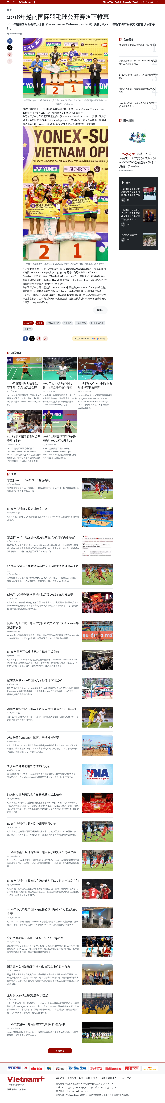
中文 (143, 2)
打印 (10, 54)
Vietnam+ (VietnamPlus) (27, 2)
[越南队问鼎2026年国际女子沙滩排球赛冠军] (97, 688)
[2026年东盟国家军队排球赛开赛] (97, 517)
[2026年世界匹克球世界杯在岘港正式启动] (97, 660)
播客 (128, 182)
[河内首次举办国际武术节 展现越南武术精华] (97, 803)
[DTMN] (113, 1068)
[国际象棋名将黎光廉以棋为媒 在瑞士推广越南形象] (97, 974)
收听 (128, 200)
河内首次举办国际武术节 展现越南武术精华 (34, 794)
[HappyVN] (149, 1068)
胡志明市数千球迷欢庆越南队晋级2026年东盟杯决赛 (40, 594)
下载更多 (60, 1050)
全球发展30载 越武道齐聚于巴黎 (27, 995)
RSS (81, 1078)
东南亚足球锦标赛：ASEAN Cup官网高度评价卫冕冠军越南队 (138, 62)
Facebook (10, 41)
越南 (29, 329)
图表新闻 (128, 120)
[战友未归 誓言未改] (149, 239)
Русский (149, 2)
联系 (129, 1078)
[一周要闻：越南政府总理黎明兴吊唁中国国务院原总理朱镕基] (149, 193)
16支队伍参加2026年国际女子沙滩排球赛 (33, 737)
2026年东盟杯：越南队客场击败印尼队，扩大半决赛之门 (43, 880)
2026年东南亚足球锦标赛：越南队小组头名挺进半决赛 (41, 852)
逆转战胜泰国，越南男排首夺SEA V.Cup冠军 (35, 938)
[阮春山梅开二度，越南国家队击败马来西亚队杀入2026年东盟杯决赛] (97, 631)
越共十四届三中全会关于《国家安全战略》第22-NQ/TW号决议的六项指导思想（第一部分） (138, 160)
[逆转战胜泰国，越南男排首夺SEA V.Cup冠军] (97, 946)
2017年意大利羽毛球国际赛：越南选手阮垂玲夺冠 (58, 385)
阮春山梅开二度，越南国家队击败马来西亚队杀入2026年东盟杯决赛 (43, 625)
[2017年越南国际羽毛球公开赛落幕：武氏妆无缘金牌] (24, 368)
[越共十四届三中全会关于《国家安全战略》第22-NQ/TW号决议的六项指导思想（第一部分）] (138, 137)
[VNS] (77, 1068)
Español (136, 2)
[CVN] (96, 1068)
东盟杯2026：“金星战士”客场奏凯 (28, 480)
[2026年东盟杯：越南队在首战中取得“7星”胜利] (97, 1032)
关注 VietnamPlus (83, 338)
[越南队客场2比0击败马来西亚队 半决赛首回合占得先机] (97, 717)
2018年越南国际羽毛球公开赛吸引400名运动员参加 (59, 438)
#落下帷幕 (81, 323)
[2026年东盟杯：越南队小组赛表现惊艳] (97, 831)
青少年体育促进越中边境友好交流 (28, 766)
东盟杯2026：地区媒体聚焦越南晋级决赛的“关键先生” (41, 537)
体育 (9, 10)
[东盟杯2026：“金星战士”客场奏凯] (97, 488)
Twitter (10, 47)
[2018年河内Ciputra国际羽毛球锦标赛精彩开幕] (95, 368)
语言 (95, 1078)
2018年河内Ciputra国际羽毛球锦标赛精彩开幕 (95, 385)
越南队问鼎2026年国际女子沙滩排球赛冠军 (34, 680)
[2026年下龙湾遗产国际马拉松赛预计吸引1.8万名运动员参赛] (97, 917)
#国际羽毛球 (53, 323)
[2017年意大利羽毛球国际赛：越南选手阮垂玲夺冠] (60, 368)
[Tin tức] (37, 1068)
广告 (122, 1078)
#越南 (40, 323)
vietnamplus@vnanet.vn (77, 1091)
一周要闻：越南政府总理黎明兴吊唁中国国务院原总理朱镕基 (130, 192)
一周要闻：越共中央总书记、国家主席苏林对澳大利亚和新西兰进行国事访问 (130, 215)
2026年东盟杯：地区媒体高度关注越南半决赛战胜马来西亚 (43, 568)
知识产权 (60, 1078)
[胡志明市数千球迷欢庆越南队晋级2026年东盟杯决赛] (97, 602)
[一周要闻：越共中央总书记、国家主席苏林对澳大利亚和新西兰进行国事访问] (149, 215)
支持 (88, 1078)
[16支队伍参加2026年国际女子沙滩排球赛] (97, 745)
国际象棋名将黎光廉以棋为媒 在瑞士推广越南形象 (38, 966)
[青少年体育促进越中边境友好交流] (97, 774)
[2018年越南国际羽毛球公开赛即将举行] (24, 421)
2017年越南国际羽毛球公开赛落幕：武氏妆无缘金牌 (23, 385)
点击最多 (128, 39)
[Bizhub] (60, 1068)
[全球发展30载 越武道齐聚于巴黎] (97, 1003)
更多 (13, 474)
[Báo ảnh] (132, 1068)
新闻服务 (112, 1078)
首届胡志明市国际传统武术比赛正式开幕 (137, 45)
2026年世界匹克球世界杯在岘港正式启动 (33, 651)
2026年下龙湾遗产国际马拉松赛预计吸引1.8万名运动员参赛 (42, 911)
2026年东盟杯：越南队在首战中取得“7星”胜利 (36, 1024)
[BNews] (49, 1068)
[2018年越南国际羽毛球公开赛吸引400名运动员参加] (60, 421)
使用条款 (72, 1078)
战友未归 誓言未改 (129, 234)
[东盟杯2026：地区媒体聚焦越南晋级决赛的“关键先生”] (97, 545)
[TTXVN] (14, 1068)
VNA (103, 1078)
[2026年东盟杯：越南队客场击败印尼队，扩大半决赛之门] (97, 889)
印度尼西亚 (98, 323)
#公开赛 (67, 323)
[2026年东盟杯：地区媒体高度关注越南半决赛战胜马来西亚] (97, 574)
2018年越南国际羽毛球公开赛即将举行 (23, 438)
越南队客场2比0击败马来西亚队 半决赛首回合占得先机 (41, 709)
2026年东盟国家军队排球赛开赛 (27, 508)
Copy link (10, 61)
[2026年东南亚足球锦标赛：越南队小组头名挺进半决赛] (97, 860)
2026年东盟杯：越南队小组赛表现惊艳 (31, 823)
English (118, 2)
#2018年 (28, 323)
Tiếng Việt (108, 2)
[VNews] (26, 1068)
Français (127, 2)
